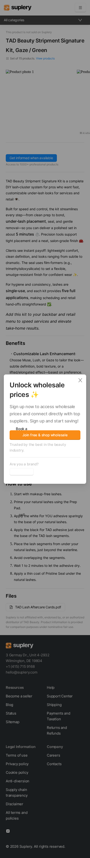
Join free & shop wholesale (45, 435)
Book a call (21, 472)
